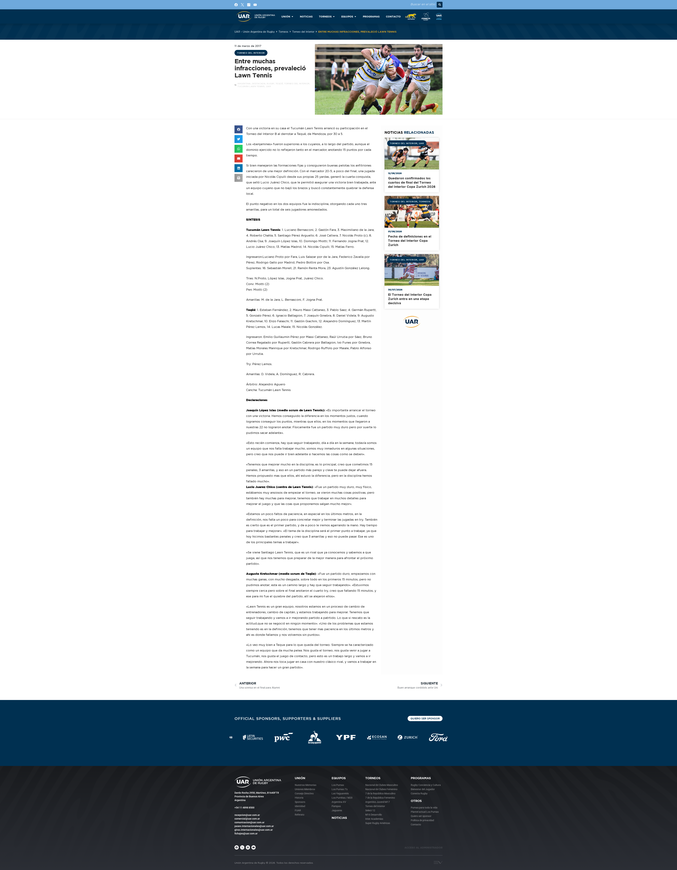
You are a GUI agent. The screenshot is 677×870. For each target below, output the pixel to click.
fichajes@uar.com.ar (246, 833)
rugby (270, 84)
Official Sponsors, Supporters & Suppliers (287, 718)
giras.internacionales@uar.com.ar (253, 829)
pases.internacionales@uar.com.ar (254, 826)
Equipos (339, 778)
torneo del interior (297, 84)
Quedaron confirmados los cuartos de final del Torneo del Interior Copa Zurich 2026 (411, 182)
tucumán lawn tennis (251, 86)
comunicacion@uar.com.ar (249, 822)
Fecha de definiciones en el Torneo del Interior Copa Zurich (409, 241)
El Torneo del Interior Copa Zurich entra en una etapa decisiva (410, 299)
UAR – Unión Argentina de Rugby (254, 31)
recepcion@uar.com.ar (247, 815)
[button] (440, 5)
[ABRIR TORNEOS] (334, 16)
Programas (421, 778)
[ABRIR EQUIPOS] (355, 16)
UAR (268, 86)
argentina (244, 84)
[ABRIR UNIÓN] (292, 16)
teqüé (279, 84)
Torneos (283, 31)
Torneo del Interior (303, 31)
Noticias (339, 817)
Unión (300, 778)
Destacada (259, 84)
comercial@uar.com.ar (247, 818)
